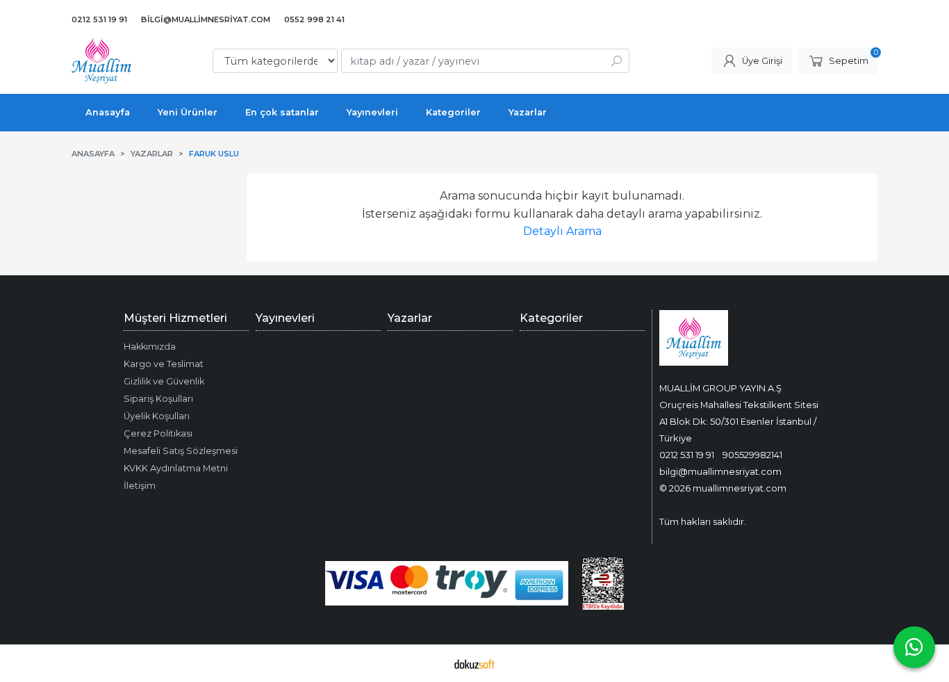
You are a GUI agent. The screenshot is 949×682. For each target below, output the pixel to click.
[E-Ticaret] (474, 663)
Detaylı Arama (562, 231)
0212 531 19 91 (686, 454)
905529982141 (752, 454)
